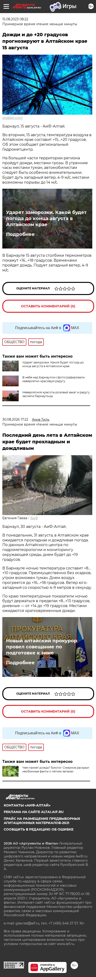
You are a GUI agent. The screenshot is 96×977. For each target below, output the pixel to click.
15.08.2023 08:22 (15, 19)
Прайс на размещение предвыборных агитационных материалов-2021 (42, 821)
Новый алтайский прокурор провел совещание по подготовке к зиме (41, 647)
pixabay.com (12, 118)
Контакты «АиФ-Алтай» (27, 805)
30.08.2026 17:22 (15, 419)
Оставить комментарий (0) (48, 306)
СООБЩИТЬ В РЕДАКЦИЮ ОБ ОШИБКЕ (38, 829)
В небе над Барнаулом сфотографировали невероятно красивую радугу (53, 379)
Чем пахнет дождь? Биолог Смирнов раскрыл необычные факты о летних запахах (55, 769)
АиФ (34, 518)
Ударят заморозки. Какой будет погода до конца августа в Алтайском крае (46, 218)
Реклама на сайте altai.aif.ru (34, 812)
